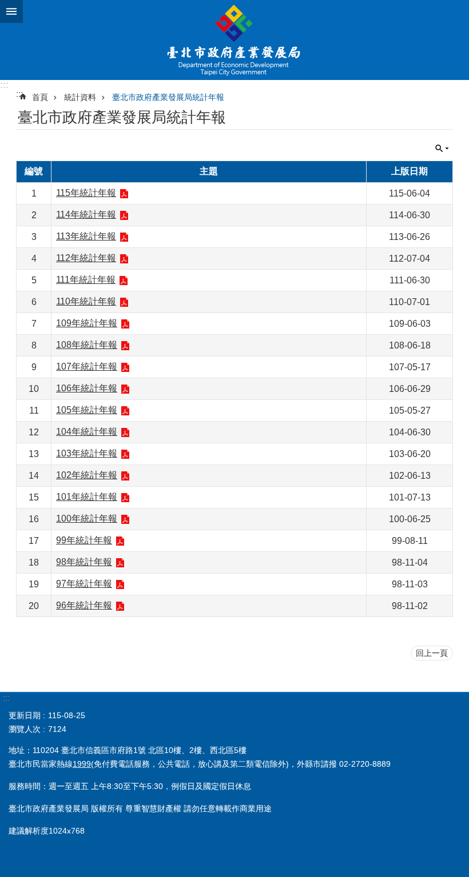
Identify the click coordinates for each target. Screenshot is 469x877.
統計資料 (80, 97)
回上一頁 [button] (432, 653)
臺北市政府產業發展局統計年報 (168, 97)
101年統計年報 (86, 497)
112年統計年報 (86, 258)
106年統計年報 (86, 388)
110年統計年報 (86, 301)
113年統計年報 (86, 236)
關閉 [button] (11, 11)
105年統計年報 (86, 410)
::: (4, 85)
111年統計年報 (86, 280)
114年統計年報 (86, 214)
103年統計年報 (86, 453)
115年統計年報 (86, 193)
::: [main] (19, 94)
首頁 (40, 97)
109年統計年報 (86, 323)
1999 (82, 763)
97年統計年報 (84, 583)
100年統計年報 (86, 518)
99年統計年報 (84, 540)
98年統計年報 (84, 562)
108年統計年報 (86, 345)
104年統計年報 (86, 432)
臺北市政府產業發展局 (234, 40)
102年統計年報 (86, 475)
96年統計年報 (84, 605)
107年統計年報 (86, 366)
